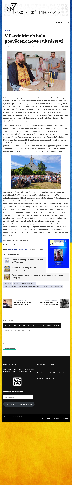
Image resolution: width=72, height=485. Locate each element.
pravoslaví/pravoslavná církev (24, 283)
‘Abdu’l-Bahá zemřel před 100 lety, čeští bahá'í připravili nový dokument (50, 373)
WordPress (17, 419)
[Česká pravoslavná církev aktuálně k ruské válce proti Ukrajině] (36, 277)
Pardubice (8, 283)
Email (48, 418)
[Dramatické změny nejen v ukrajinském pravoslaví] (24, 269)
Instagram (66, 418)
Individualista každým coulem (46, 378)
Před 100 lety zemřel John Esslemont (48, 369)
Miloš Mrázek (9, 47)
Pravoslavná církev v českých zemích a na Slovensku (22, 286)
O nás (42, 418)
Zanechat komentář (29, 47)
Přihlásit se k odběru (19, 404)
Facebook (56, 418)
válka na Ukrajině (56, 286)
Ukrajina (45, 286)
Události (7, 30)
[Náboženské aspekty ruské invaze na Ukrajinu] (24, 261)
